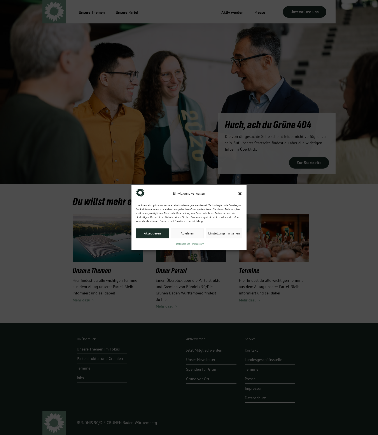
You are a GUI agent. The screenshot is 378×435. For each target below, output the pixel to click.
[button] (240, 193)
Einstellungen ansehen (224, 233)
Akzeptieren (152, 233)
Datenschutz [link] (183, 243)
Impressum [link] (198, 243)
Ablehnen (187, 233)
